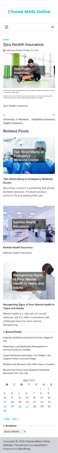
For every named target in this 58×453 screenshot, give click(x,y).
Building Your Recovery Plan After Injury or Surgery (29, 364)
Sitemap (8, 445)
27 (27, 406)
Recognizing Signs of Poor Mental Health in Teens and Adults (28, 306)
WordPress (24, 448)
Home (6, 40)
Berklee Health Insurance (18, 247)
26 (19, 406)
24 (5, 406)
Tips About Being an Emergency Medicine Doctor (28, 180)
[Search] (52, 27)
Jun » (15, 418)
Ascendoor (40, 445)
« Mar (6, 418)
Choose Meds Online (29, 12)
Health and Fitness (14, 50)
